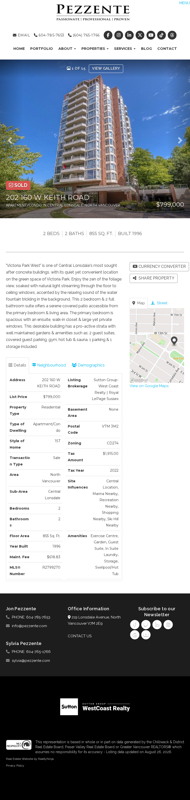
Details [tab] (19, 365)
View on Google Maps (149, 386)
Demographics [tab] (91, 365)
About (65, 48)
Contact (167, 48)
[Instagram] (119, 35)
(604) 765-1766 (85, 35)
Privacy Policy (15, 765)
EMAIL (23, 35)
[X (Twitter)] (140, 35)
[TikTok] (162, 35)
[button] (11, 139)
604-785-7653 (51, 35)
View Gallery (106, 68)
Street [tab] (161, 303)
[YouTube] (151, 35)
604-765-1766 (38, 651)
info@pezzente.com (29, 626)
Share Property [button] (156, 278)
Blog (146, 48)
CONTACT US (80, 636)
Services (123, 48)
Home (19, 48)
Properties (93, 48)
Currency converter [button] (162, 266)
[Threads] (172, 35)
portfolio (41, 48)
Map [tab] (140, 303)
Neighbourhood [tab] (51, 365)
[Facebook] (108, 35)
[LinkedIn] (130, 35)
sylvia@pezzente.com (31, 660)
